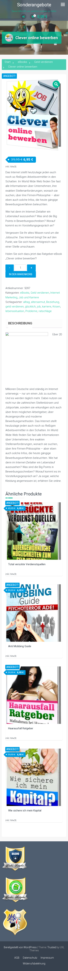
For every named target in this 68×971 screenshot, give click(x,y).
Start (8, 62)
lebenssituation (14, 311)
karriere (46, 306)
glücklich (30, 306)
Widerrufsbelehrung (34, 963)
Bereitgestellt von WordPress (20, 947)
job (39, 306)
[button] (56, 84)
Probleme (31, 311)
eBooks (22, 62)
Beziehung (52, 302)
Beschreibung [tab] (20, 323)
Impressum (47, 957)
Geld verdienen (43, 62)
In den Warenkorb (20, 274)
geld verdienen (14, 306)
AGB (16, 957)
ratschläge (45, 311)
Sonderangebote (34, 4)
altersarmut (38, 302)
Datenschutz (30, 957)
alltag (26, 302)
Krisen (56, 306)
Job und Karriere (29, 297)
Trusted (51, 947)
